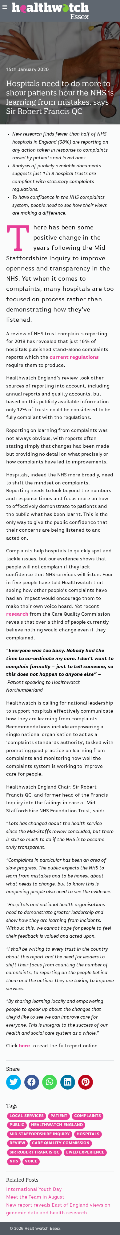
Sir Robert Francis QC (34, 1152)
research (17, 614)
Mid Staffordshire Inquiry (40, 1134)
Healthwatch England (57, 1125)
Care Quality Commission (61, 1143)
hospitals (88, 1134)
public (17, 1125)
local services (27, 1116)
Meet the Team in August (35, 1197)
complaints (87, 1116)
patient (58, 1116)
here (24, 1046)
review (17, 1143)
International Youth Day (34, 1189)
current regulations (74, 357)
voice (31, 1161)
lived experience (85, 1152)
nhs (14, 1161)
